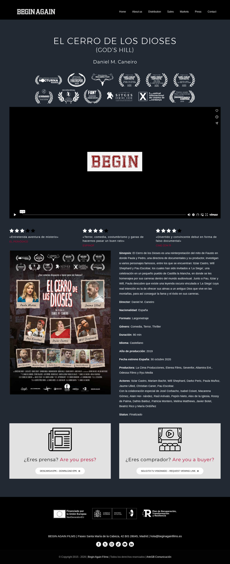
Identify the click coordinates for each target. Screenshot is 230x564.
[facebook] (98, 544)
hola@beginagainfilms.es (166, 536)
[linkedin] (131, 544)
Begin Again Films (98, 557)
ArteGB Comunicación (158, 557)
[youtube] (124, 544)
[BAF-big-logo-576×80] (36, 10)
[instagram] (111, 544)
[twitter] (105, 544)
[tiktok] (118, 544)
